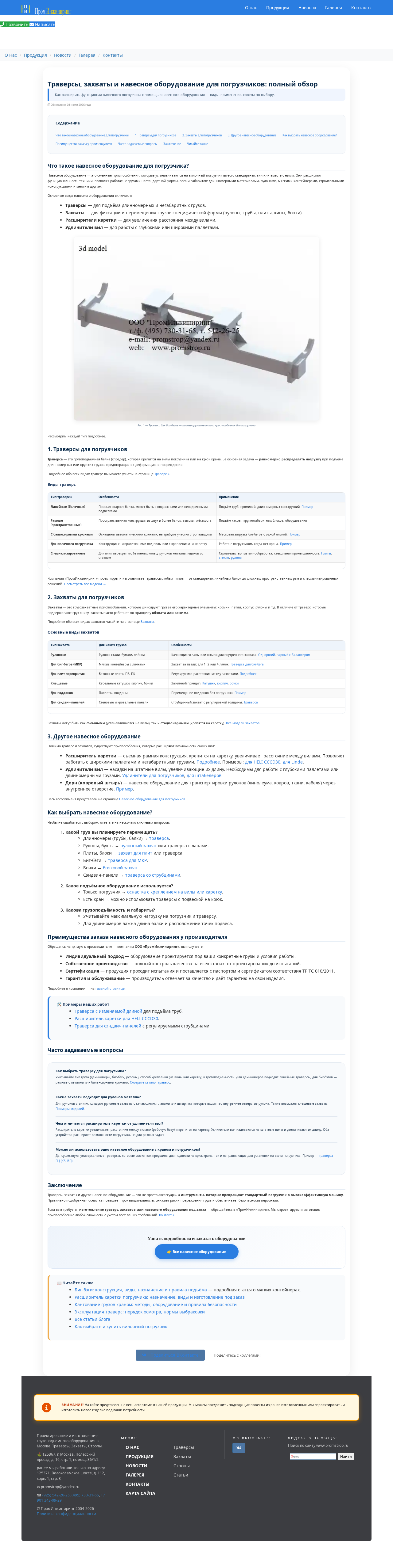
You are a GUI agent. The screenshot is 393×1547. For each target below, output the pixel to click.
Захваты (147, 621)
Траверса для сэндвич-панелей (108, 1026)
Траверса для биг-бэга (247, 664)
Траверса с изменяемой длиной (108, 1011)
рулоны (236, 558)
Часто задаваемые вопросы (137, 144)
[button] (238, 1448)
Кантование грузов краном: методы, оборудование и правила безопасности (156, 1304)
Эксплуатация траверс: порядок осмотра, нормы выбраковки (140, 1312)
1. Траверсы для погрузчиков (155, 135)
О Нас (11, 55)
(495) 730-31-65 (85, 1495)
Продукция (277, 7)
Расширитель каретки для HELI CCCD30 (116, 1018)
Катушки (208, 683)
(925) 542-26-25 (56, 1495)
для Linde (293, 762)
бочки (234, 683)
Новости (307, 7)
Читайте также (197, 144)
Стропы (181, 1466)
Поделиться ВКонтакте (174, 1355)
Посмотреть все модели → (85, 584)
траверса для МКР (127, 860)
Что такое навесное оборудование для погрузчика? (92, 135)
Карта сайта (140, 1493)
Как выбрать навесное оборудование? (309, 135)
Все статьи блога (92, 1319)
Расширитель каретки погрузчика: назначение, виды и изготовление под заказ (160, 1297)
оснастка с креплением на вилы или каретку (174, 892)
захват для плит (135, 853)
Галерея (333, 7)
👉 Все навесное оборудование (196, 1251)
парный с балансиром (293, 655)
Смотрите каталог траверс (150, 1082)
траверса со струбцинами (152, 875)
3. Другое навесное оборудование (252, 135)
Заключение (172, 144)
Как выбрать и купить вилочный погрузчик (121, 1326)
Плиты (326, 553)
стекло (224, 558)
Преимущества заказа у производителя (84, 144)
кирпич (222, 683)
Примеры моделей (70, 1109)
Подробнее (248, 674)
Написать (44, 24)
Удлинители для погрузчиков (153, 775)
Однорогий (266, 655)
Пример (307, 507)
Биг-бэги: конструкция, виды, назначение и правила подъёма (141, 1290)
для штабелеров (204, 775)
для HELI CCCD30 (262, 762)
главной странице (110, 988)
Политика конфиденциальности (66, 1513)
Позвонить (16, 24)
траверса (159, 838)
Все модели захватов (242, 723)
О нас (251, 7)
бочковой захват (120, 868)
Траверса (251, 702)
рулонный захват (138, 845)
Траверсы (161, 474)
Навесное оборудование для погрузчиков (152, 799)
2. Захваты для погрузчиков (202, 135)
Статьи (180, 1475)
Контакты (361, 7)
